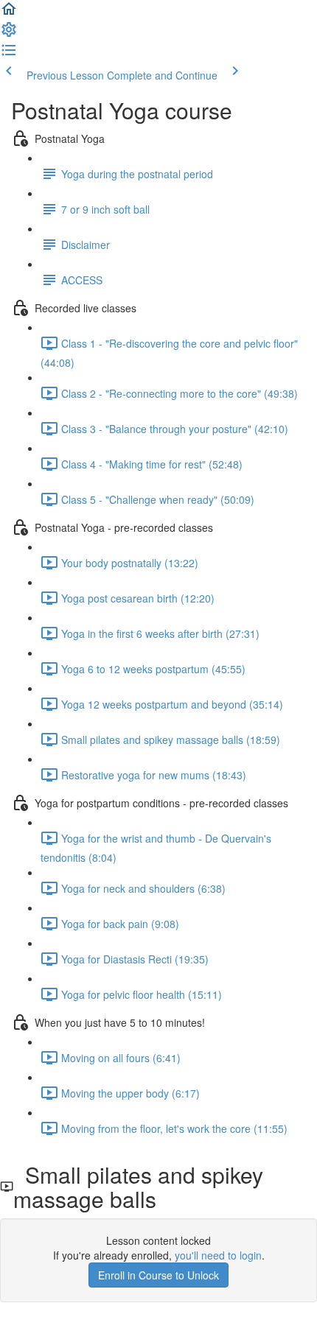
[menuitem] (9, 34)
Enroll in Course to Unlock (158, 1275)
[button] (9, 13)
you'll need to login (218, 1255)
